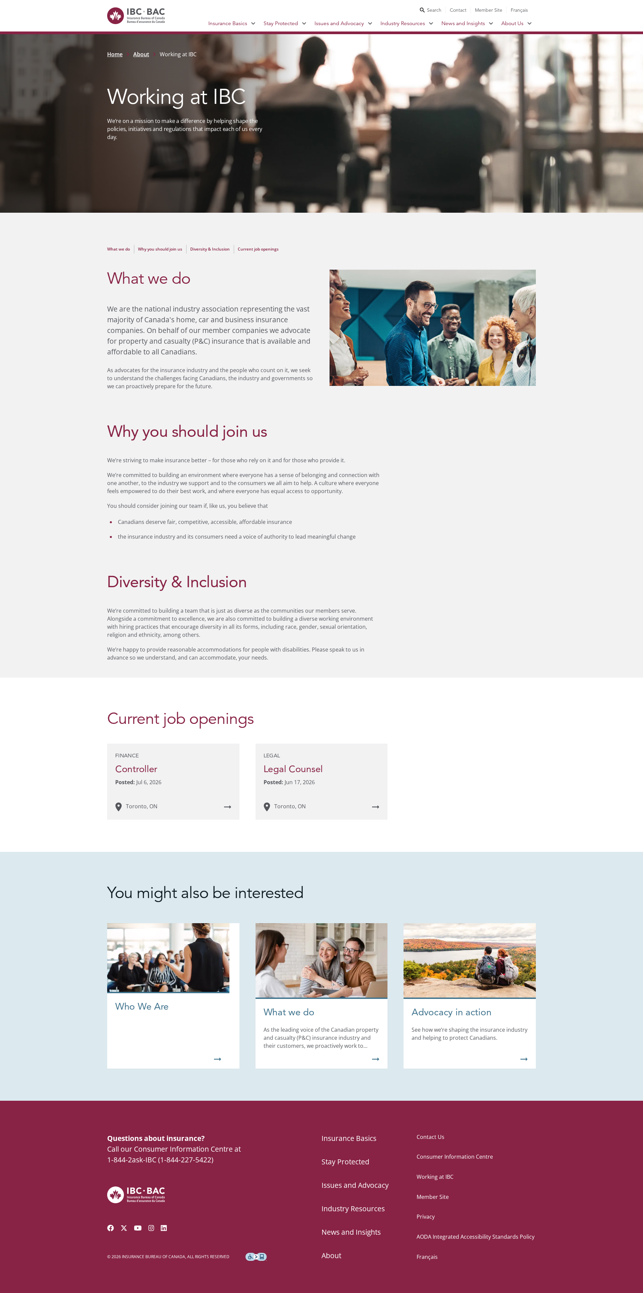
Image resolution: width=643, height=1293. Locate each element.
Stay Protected (281, 23)
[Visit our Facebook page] (110, 1228)
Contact (458, 10)
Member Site (488, 10)
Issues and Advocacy (339, 23)
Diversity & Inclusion (210, 249)
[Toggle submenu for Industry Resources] (431, 23)
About (141, 54)
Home (115, 54)
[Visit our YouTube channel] (138, 1228)
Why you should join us (160, 249)
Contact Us (430, 1137)
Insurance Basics (227, 23)
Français (519, 10)
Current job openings (258, 249)
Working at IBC (435, 1176)
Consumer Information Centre (455, 1156)
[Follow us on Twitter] (124, 1228)
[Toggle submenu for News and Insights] (491, 23)
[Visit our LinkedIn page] (164, 1228)
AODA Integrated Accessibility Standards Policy (475, 1236)
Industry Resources (402, 23)
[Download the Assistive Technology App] (256, 1257)
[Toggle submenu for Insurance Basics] (253, 23)
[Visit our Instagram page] (151, 1228)
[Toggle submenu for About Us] (529, 23)
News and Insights (463, 23)
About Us (512, 23)
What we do (118, 249)
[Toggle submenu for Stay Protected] (304, 23)
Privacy (426, 1216)
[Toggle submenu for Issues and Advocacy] (370, 23)
